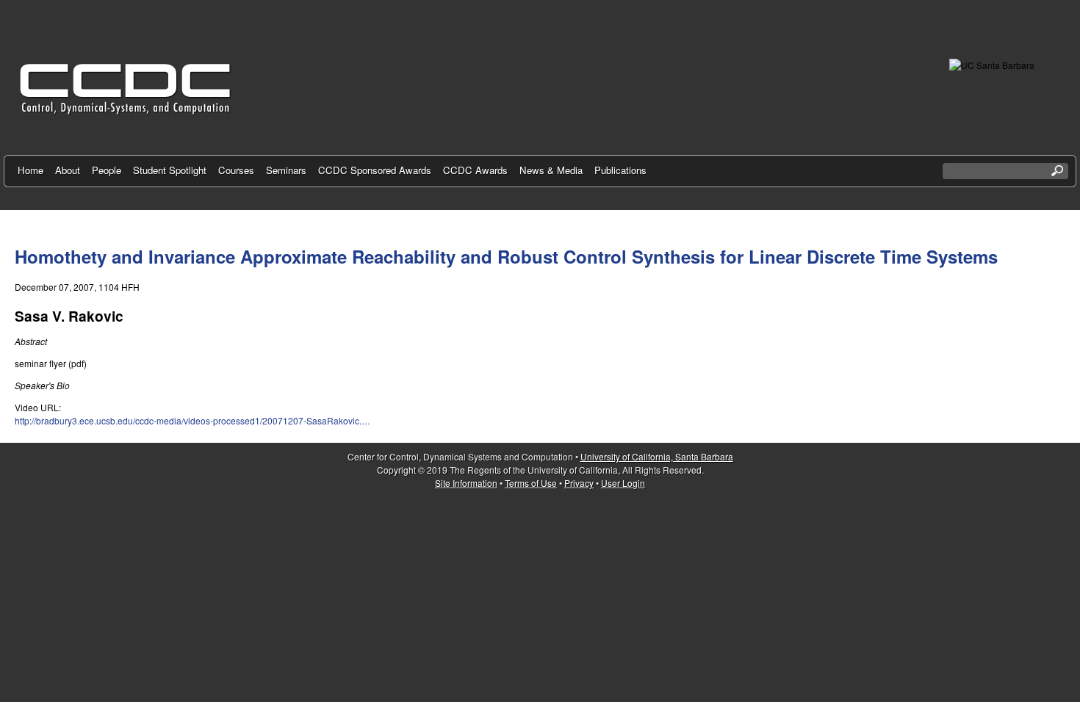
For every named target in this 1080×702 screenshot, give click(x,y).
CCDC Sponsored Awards (374, 170)
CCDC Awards (475, 170)
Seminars (286, 170)
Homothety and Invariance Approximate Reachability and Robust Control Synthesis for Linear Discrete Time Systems (506, 256)
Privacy (579, 483)
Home (30, 170)
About (67, 170)
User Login (623, 483)
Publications (620, 170)
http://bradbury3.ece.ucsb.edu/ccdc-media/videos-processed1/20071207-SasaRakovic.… (192, 420)
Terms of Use (531, 483)
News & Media (551, 170)
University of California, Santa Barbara (656, 456)
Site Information (466, 483)
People (106, 170)
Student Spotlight (169, 170)
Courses (236, 170)
